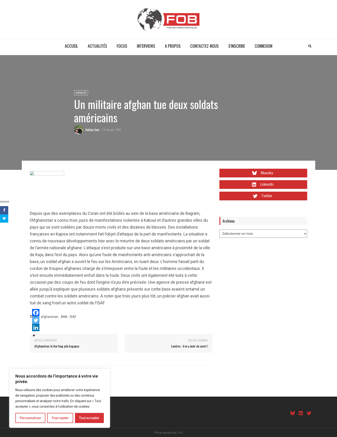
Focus (122, 46)
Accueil (71, 46)
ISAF (73, 317)
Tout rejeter (60, 418)
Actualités (97, 46)
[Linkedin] (35, 327)
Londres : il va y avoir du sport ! (189, 346)
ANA (64, 317)
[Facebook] (35, 312)
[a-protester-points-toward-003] (47, 187)
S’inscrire (236, 46)
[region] (59, 398)
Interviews (146, 46)
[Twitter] (35, 320)
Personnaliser (30, 418)
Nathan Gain (92, 129)
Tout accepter (89, 418)
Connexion (263, 46)
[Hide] (34, 335)
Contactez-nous (204, 46)
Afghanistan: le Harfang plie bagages (56, 346)
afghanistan (49, 317)
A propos (173, 46)
